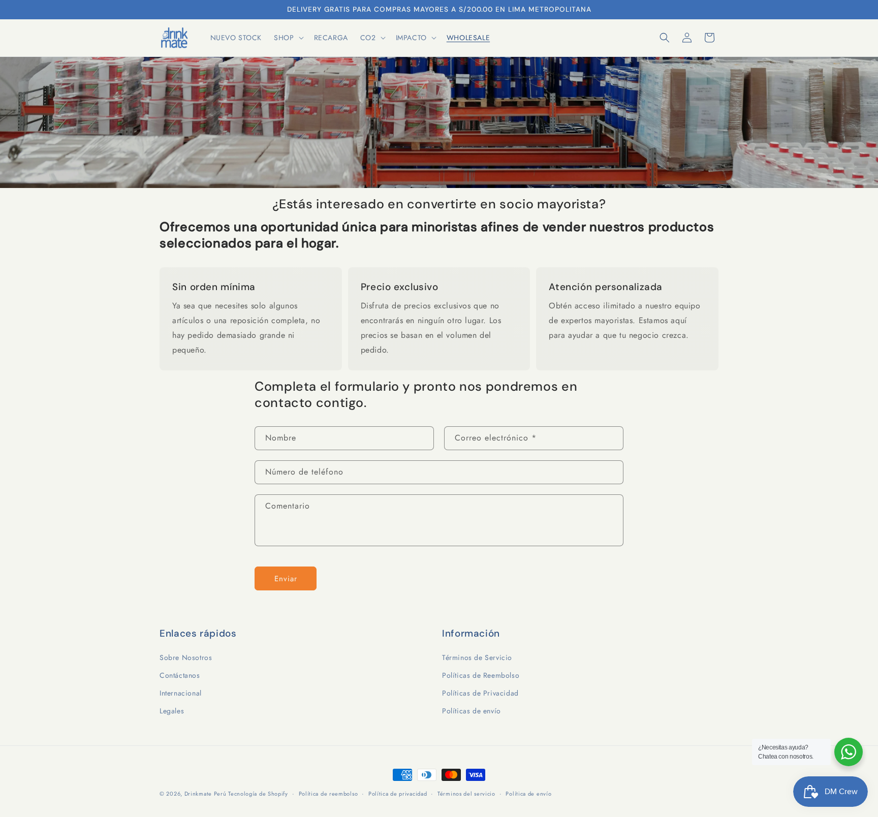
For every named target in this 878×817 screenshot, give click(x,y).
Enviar (285, 578)
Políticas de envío (471, 710)
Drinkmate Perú (206, 794)
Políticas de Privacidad (480, 692)
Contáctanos (180, 675)
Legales (172, 710)
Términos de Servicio (477, 657)
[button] (287, 37)
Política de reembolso (328, 793)
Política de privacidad (397, 793)
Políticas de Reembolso (480, 675)
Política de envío (528, 793)
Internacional (181, 692)
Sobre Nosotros (186, 657)
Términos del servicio (466, 793)
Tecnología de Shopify (258, 794)
